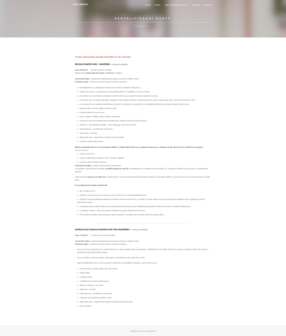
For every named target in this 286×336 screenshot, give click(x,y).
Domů (148, 5)
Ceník (157, 5)
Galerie (196, 5)
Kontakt (208, 5)
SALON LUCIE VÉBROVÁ (146, 331)
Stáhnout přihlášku (120, 64)
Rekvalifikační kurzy (176, 5)
